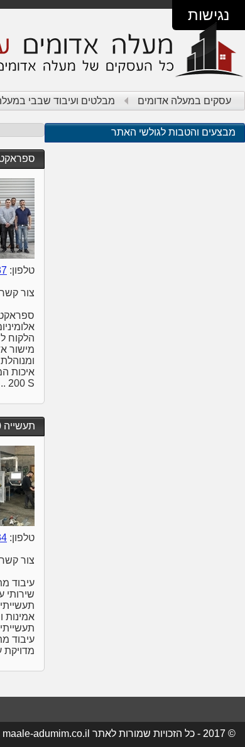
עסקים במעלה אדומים (184, 100)
